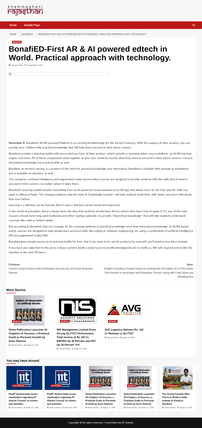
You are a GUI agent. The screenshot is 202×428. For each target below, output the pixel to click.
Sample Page (32, 25)
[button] (194, 25)
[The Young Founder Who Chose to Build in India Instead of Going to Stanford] (178, 378)
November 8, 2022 (35, 65)
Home (13, 25)
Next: (148, 270)
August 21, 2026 (32, 345)
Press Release (18, 386)
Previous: (51, 268)
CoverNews (111, 422)
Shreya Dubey (17, 65)
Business (17, 42)
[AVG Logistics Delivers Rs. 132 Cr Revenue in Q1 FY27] (125, 310)
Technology (56, 386)
